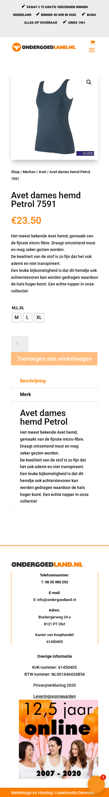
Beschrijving (33, 381)
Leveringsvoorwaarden (54, 696)
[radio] (16, 317)
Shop (15, 172)
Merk (25, 394)
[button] (89, 82)
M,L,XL (18, 307)
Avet (42, 172)
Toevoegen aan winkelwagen (54, 358)
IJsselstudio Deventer (75, 792)
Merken (29, 172)
